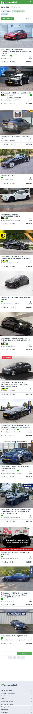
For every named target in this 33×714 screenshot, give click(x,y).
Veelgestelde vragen (7, 701)
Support (3, 698)
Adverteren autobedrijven (8, 693)
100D (7, 7)
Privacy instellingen (6, 707)
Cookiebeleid (4, 712)
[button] (31, 571)
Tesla (3, 7)
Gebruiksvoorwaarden (7, 704)
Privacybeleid (4, 709)
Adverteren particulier (7, 696)
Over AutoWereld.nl (6, 690)
